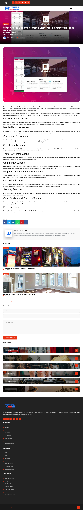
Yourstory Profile (9, 486)
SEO (6, 452)
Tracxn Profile (8, 492)
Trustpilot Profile (8, 481)
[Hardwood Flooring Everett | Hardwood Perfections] (41, 283)
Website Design (8, 438)
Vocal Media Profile (9, 489)
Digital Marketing (9, 441)
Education (7, 430)
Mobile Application (9, 463)
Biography (7, 458)
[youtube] (25, 2)
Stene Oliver (25, 230)
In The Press (8, 435)
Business (6, 24)
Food (6, 455)
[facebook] (13, 2)
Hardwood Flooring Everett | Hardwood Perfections (19, 294)
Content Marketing (9, 466)
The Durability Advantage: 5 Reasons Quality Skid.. (19, 268)
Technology (7, 432)
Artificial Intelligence (9, 469)
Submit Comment (9, 337)
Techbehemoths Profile (10, 494)
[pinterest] (28, 2)
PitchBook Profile (9, 483)
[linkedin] (22, 2)
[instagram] (19, 2)
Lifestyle (7, 461)
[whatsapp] (16, 2)
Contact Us (72, 507)
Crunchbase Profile (9, 478)
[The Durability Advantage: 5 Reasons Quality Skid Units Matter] (41, 257)
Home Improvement (9, 443)
